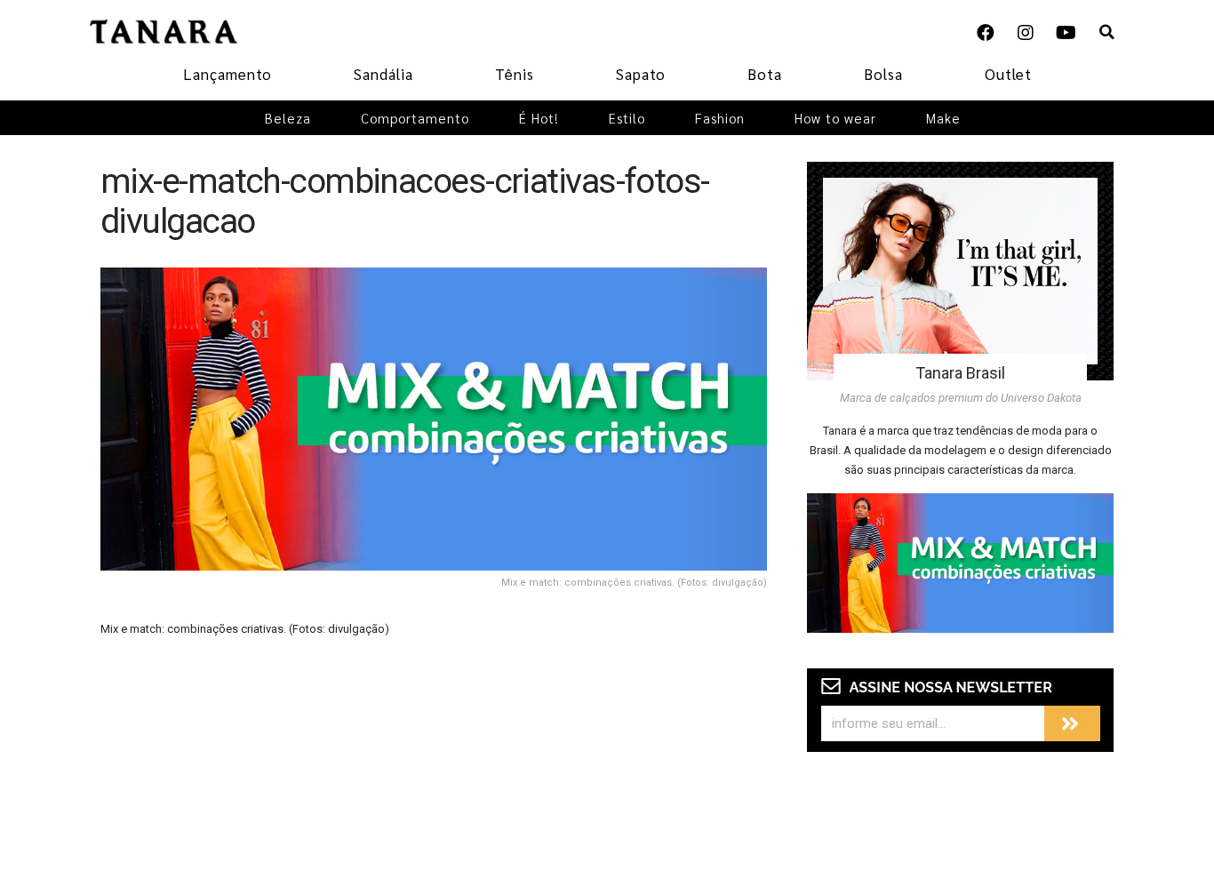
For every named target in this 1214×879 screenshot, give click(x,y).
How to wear (835, 117)
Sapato (641, 74)
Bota (764, 74)
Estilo (627, 117)
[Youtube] (1065, 33)
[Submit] (1072, 723)
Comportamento (415, 117)
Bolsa (883, 74)
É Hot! (539, 117)
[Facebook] (985, 33)
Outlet (1008, 74)
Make (943, 117)
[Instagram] (1025, 33)
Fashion (720, 117)
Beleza (288, 117)
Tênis (514, 74)
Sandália (383, 74)
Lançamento (227, 74)
